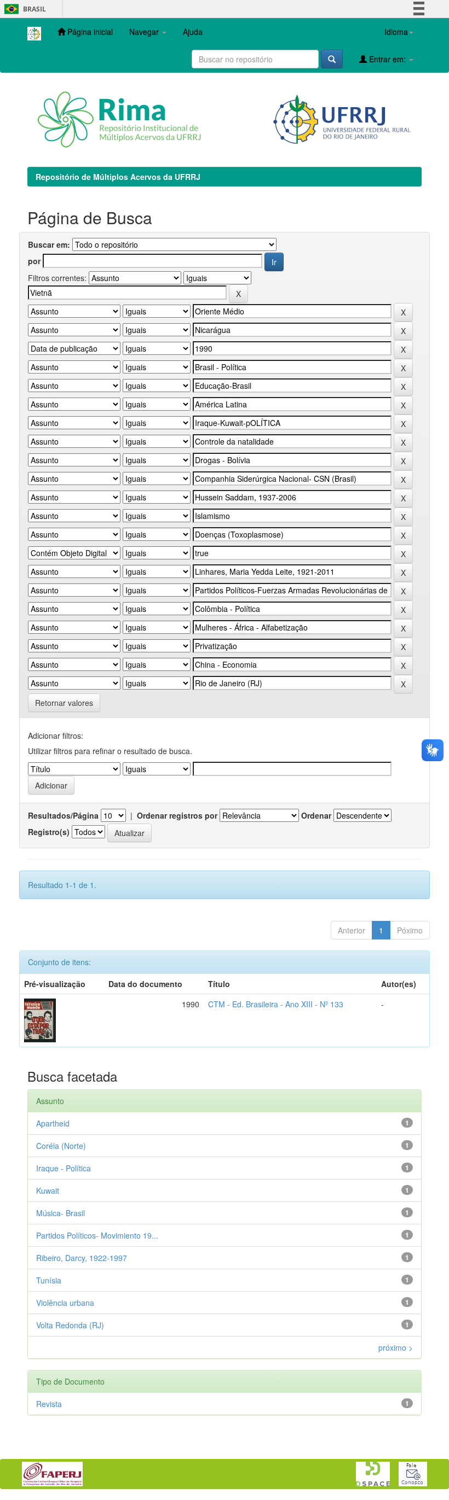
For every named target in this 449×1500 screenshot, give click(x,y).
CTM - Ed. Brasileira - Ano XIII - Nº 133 (275, 1004)
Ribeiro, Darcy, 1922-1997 (81, 1257)
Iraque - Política (63, 1168)
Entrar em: (387, 59)
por (34, 260)
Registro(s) (49, 831)
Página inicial (89, 31)
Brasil (23, 9)
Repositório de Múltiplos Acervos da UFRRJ (118, 176)
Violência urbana (65, 1302)
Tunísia (48, 1280)
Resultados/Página (63, 815)
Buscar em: (49, 244)
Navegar (145, 31)
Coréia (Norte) (61, 1145)
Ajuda (193, 31)
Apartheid (53, 1123)
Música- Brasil (60, 1212)
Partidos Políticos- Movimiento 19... (97, 1235)
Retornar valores (64, 702)
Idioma (396, 31)
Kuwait (47, 1190)
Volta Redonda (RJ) (70, 1325)
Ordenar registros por (177, 815)
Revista (49, 1403)
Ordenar (316, 815)
